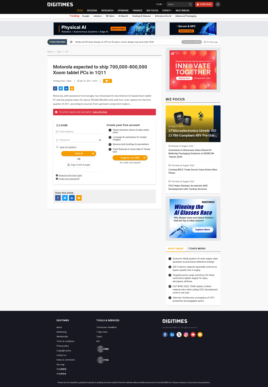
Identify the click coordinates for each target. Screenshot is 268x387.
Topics (99, 336)
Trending (74, 16)
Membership (62, 336)
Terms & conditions (65, 341)
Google (85, 16)
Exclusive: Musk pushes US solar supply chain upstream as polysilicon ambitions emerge (195, 260)
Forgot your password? (69, 178)
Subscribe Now (100, 112)
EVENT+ (167, 10)
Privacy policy (63, 345)
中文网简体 (61, 373)
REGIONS (92, 10)
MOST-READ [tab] (175, 248)
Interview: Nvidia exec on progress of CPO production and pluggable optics (193, 299)
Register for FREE (130, 157)
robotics (97, 16)
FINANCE (137, 10)
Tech (59, 52)
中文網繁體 (61, 369)
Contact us (61, 355)
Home (50, 52)
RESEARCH (107, 10)
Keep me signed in (68, 147)
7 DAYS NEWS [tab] (196, 248)
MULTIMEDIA (182, 10)
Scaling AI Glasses (141, 16)
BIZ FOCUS (152, 10)
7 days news (101, 332)
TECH (80, 10)
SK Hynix (110, 16)
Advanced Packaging (185, 16)
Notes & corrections (66, 359)
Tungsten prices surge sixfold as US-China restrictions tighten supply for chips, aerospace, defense (193, 278)
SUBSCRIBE (206, 4)
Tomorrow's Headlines (192, 42)
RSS (98, 341)
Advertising (61, 332)
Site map (60, 364)
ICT (66, 52)
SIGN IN (79, 153)
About (59, 327)
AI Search (123, 16)
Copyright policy (64, 350)
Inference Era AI (163, 16)
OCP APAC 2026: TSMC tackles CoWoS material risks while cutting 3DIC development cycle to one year (195, 289)
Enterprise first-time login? (70, 175)
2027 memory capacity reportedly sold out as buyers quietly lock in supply (195, 268)
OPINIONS (123, 10)
